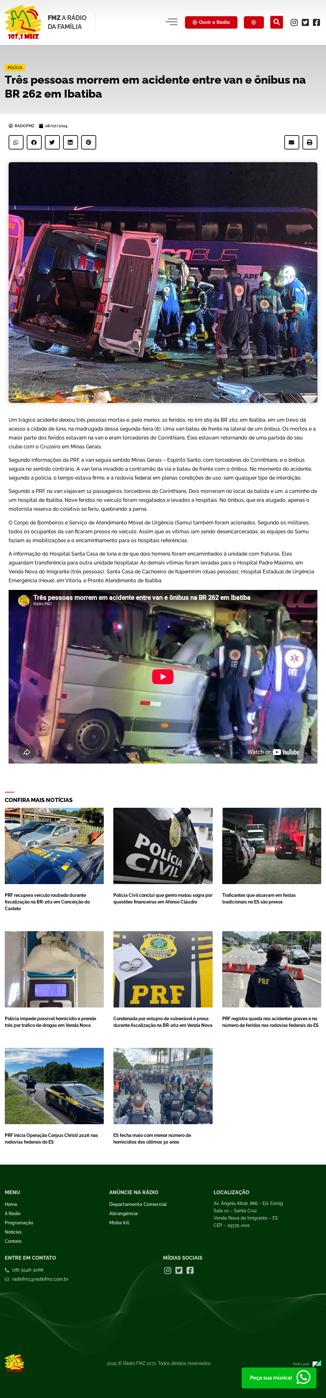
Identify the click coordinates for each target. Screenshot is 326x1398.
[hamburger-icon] (171, 22)
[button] (276, 22)
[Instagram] (294, 22)
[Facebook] (316, 22)
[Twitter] (305, 22)
